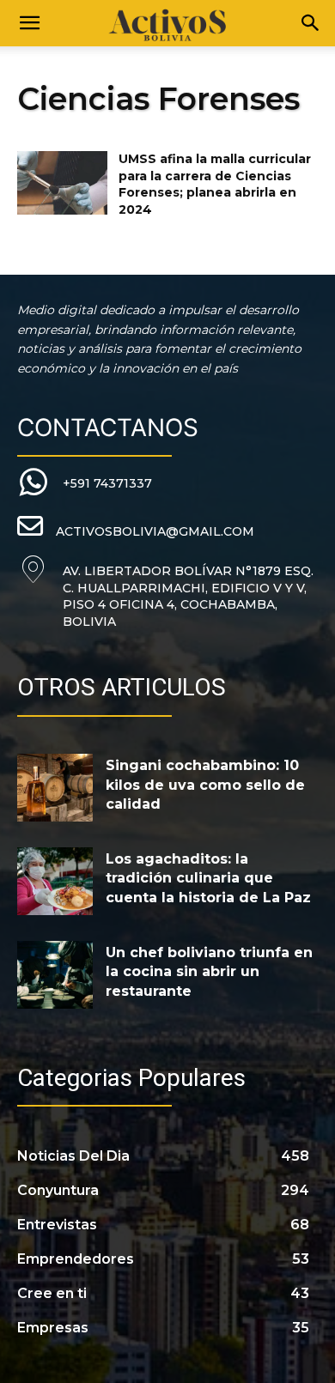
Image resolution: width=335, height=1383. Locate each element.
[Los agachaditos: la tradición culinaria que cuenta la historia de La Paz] (55, 881)
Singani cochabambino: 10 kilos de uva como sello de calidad (205, 784)
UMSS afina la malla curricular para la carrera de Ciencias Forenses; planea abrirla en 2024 (215, 184)
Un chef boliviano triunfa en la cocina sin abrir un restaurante (209, 971)
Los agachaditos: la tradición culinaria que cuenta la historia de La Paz (208, 878)
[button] (29, 23)
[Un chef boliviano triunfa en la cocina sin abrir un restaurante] (55, 975)
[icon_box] (84, 482)
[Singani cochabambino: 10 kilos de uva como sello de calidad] (55, 788)
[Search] (311, 23)
